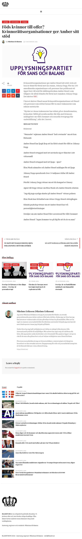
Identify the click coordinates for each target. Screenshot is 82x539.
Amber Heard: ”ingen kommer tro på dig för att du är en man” (49, 219)
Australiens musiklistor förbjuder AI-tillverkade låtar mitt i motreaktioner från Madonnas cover (47, 414)
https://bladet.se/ (22, 349)
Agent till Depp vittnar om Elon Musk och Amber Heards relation (51, 188)
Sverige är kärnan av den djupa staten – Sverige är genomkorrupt (14, 286)
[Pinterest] (18, 91)
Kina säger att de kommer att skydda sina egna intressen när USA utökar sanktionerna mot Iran (44, 434)
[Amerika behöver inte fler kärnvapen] (8, 454)
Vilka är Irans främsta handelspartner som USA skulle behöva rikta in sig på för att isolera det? (47, 394)
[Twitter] (9, 91)
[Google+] (4, 96)
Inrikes (7, 265)
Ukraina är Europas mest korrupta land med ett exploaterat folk (38, 286)
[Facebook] (4, 91)
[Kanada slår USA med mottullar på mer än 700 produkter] (8, 444)
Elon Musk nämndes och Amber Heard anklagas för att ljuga (49, 167)
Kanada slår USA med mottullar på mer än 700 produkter (38, 443)
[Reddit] (9, 96)
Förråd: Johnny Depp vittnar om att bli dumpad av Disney (48, 182)
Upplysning (15, 22)
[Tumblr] (18, 96)
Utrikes (24, 22)
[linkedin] (13, 91)
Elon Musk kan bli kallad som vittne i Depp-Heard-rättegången (50, 199)
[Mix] (13, 96)
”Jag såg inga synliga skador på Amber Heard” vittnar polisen (50, 193)
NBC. (36, 96)
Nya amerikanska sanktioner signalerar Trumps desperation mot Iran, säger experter (45, 464)
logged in (17, 368)
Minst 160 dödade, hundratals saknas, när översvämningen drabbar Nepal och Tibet (48, 403)
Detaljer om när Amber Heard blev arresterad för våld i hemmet (51, 214)
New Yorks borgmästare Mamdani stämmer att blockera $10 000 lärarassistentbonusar (40, 474)
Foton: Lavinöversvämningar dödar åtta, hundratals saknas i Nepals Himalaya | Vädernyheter (46, 424)
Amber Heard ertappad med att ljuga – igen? (42, 162)
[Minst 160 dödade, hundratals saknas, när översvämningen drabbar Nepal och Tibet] (8, 404)
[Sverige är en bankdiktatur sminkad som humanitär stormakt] (67, 270)
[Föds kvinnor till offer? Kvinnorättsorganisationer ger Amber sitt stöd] (41, 61)
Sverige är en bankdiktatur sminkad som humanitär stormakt (65, 286)
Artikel (5, 22)
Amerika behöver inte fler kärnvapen (30, 453)
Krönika (15, 265)
